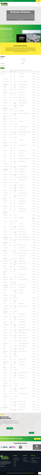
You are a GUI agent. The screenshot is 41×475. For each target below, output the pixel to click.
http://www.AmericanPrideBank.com (23, 81)
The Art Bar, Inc (5, 372)
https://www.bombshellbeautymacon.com (24, 113)
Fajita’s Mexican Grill (5, 166)
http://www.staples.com (21, 348)
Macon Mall (15, 92)
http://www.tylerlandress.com (22, 351)
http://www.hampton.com (22, 198)
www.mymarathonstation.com (22, 255)
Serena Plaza (15, 110)
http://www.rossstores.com (22, 316)
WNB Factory (5, 404)
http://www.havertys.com (22, 203)
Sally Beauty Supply (5, 324)
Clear (5, 68)
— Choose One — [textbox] (3, 65)
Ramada (4, 303)
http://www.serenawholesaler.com (23, 332)
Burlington (4, 126)
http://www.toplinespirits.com (22, 377)
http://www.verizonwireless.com (22, 388)
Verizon (4, 388)
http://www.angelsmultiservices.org (23, 84)
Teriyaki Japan (5, 369)
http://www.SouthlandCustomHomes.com (24, 343)
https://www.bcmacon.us (22, 110)
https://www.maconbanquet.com (23, 234)
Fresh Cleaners (5, 179)
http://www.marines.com (22, 258)
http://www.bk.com (21, 121)
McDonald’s (4, 266)
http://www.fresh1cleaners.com (22, 179)
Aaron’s (4, 73)
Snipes (4, 340)
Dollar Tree (4, 161)
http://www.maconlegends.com (22, 231)
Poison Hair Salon (5, 295)
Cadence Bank (5, 129)
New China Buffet (5, 279)
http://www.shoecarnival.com (22, 335)
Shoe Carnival (5, 335)
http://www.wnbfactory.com (22, 404)
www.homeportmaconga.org (22, 211)
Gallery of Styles (5, 182)
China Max (4, 137)
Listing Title (2, 58)
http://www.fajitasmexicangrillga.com (23, 166)
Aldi (3, 76)
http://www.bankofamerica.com (22, 100)
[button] (39, 4)
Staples (4, 348)
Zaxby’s (4, 409)
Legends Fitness (5, 231)
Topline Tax (4, 380)
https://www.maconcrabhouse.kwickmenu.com (24, 239)
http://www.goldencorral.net (22, 190)
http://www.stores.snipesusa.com (23, 340)
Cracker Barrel (5, 150)
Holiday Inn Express (5, 206)
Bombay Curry (5, 110)
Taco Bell (4, 364)
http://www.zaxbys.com (21, 409)
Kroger (4, 226)
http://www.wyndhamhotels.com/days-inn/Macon (24, 158)
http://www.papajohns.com (22, 287)
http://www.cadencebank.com (22, 129)
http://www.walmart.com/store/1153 (23, 393)
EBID (14, 73)
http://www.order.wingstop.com (22, 401)
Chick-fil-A (4, 134)
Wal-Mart (4, 393)
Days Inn (4, 158)
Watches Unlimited (5, 396)
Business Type (23, 58)
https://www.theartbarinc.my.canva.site (23, 372)
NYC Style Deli (5, 282)
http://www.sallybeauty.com (22, 324)
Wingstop (4, 401)
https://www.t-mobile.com (22, 361)
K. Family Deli (5, 221)
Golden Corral (5, 190)
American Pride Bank (5, 81)
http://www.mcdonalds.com (22, 266)
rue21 (4, 319)
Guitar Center (5, 195)
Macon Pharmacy (5, 247)
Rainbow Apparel (5, 300)
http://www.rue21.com (21, 319)
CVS (4, 153)
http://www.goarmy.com (21, 92)
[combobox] (10, 65)
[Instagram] (4, 466)
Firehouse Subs (5, 174)
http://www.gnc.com (21, 187)
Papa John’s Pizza (5, 287)
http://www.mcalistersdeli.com (22, 263)
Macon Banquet (5, 234)
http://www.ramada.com (22, 303)
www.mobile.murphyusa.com (22, 274)
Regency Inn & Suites (6, 308)
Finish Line (4, 171)
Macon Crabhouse (5, 239)
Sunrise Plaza (15, 118)
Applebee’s (4, 89)
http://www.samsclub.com (22, 327)
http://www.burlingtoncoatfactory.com (23, 126)
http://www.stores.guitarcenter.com (23, 195)
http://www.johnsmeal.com (22, 217)
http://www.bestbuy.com (22, 105)
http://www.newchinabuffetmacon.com (23, 279)
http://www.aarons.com (21, 73)
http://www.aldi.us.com (21, 76)
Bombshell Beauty (5, 113)
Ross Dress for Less (5, 316)
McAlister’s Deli (5, 263)
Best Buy (4, 105)
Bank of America (5, 100)
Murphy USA (5, 274)
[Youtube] (2, 466)
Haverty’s (4, 203)
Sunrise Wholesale (5, 356)
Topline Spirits (5, 377)
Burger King (4, 121)
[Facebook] (1, 466)
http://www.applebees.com (22, 89)
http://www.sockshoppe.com (22, 97)
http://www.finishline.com (22, 171)
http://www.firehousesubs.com (22, 174)
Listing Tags (22, 63)
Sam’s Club (4, 327)
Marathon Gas (5, 255)
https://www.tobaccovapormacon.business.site (24, 250)
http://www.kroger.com (21, 226)
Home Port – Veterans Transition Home (5, 212)
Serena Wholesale (5, 332)
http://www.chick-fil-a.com (22, 134)
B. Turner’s (4, 97)
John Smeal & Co (5, 217)
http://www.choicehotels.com (22, 145)
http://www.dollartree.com (22, 161)
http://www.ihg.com (21, 206)
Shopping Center (2, 63)
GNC (4, 187)
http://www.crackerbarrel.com (22, 150)
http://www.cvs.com (21, 153)
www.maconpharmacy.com (22, 247)
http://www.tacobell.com (22, 364)
